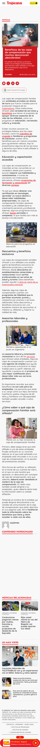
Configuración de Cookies (20, 732)
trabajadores (8, 108)
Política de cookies (20, 730)
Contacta (10, 724)
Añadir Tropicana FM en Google (16, 90)
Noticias (6, 20)
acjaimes (8, 74)
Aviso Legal (29, 724)
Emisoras (19, 724)
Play (35, 743)
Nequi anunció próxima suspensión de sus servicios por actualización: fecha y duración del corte (25, 681)
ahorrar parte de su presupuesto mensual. (20, 283)
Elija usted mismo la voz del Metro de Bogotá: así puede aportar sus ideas (29, 623)
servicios (31, 356)
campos (15, 185)
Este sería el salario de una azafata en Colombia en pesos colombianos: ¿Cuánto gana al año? (25, 693)
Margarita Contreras (9, 613)
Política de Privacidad (20, 727)
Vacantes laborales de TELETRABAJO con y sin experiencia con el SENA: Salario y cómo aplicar (20, 670)
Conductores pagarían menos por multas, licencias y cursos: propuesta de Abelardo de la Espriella (10, 625)
